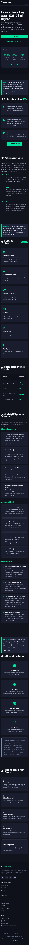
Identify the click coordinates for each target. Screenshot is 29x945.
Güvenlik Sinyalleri (8, 798)
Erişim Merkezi (5, 885)
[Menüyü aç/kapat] (26, 3)
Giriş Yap (15, 37)
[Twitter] (2, 877)
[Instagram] (6, 877)
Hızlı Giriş (3, 890)
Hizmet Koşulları (8, 814)
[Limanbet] (6, 2)
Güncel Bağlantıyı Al (15, 41)
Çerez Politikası (5, 921)
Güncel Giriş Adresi (8, 844)
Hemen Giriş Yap (15, 144)
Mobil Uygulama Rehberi (10, 782)
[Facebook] (10, 877)
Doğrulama (4, 895)
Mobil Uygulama (5, 903)
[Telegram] (14, 877)
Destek (3, 911)
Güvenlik (3, 906)
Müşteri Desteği (7, 828)
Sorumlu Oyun (4, 923)
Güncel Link (4, 888)
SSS (2, 893)
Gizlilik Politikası (5, 918)
